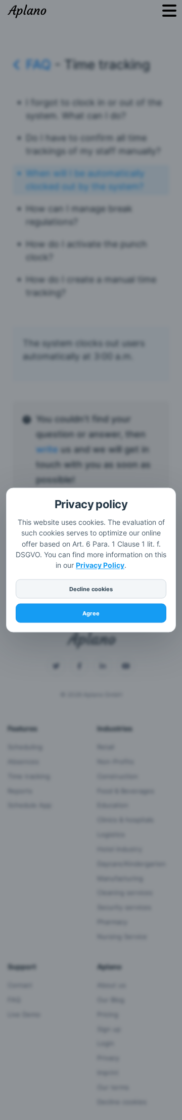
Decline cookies (91, 589)
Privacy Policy (100, 565)
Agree (91, 613)
